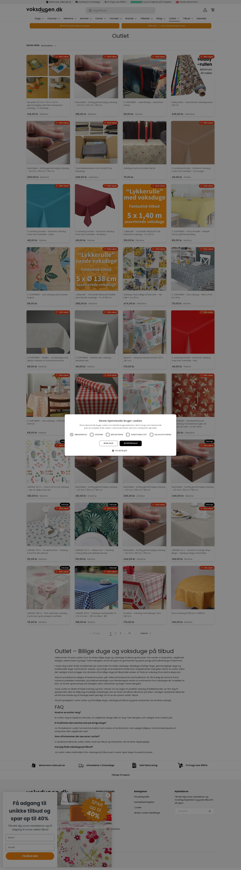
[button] (120, 450)
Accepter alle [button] (131, 443)
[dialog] (120, 435)
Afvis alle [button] (108, 443)
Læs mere (153, 428)
